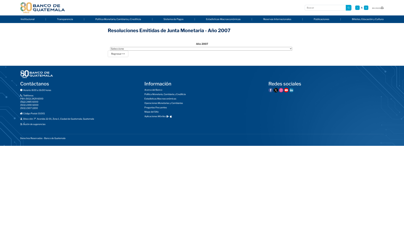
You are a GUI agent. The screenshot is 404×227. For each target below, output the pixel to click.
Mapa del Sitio (151, 111)
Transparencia (65, 19)
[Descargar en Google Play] (167, 116)
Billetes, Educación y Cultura (367, 19)
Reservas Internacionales (277, 19)
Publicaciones (321, 19)
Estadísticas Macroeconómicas (223, 19)
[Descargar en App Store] (171, 116)
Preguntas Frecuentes (155, 107)
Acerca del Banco (153, 89)
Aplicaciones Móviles (155, 116)
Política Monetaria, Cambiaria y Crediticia (118, 19)
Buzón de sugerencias (34, 124)
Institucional (28, 19)
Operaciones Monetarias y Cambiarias (163, 103)
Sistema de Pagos (173, 19)
